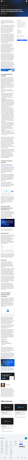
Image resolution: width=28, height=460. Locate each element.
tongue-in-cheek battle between (8, 27)
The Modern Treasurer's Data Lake (21, 23)
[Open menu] (26, 1)
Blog (1, 5)
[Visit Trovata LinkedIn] (19, 446)
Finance (11, 444)
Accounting (11, 445)
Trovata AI (2, 449)
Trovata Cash (2, 443)
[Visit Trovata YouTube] (24, 446)
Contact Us (16, 445)
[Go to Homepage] (3, 438)
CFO (10, 443)
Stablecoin (2, 450)
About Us (16, 442)
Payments (6, 442)
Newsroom (16, 443)
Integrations (2, 451)
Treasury (11, 442)
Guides (11, 450)
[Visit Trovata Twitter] (22, 446)
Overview (2, 442)
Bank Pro (2, 445)
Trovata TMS (2, 444)
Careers (15, 444)
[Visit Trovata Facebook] (21, 446)
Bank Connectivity (5, 5)
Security (16, 457)
